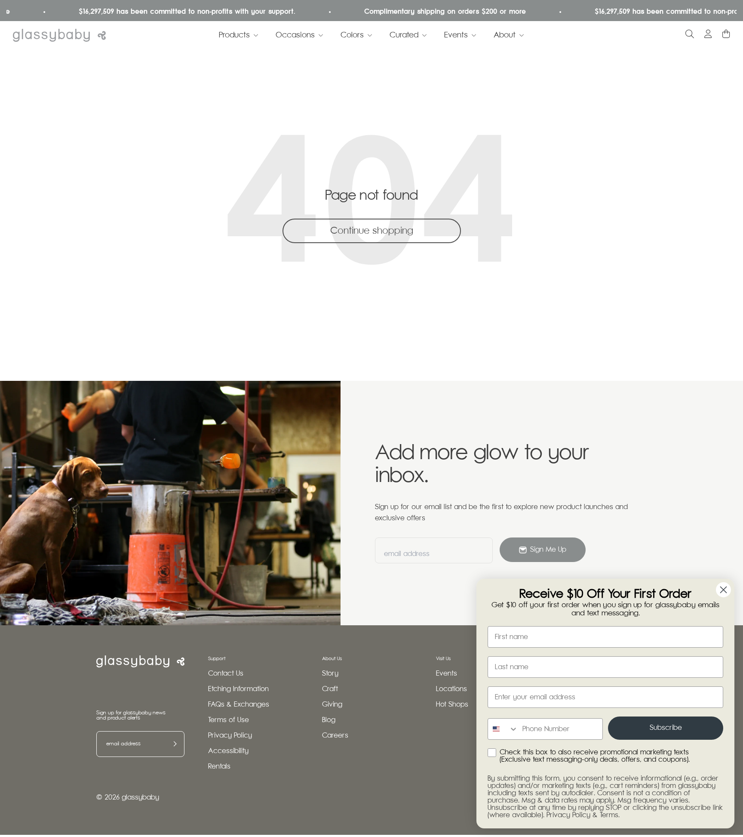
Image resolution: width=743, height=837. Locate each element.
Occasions (295, 35)
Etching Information (238, 689)
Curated (404, 35)
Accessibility (228, 751)
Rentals (219, 766)
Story (330, 673)
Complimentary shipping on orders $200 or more (432, 12)
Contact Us (225, 673)
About (505, 35)
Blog (328, 720)
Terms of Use (228, 720)
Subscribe (666, 728)
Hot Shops (452, 704)
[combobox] (503, 729)
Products (234, 35)
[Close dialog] (723, 589)
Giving (332, 704)
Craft (330, 689)
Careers (335, 735)
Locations (451, 689)
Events (456, 35)
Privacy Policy (230, 735)
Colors (352, 35)
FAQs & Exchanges (238, 704)
